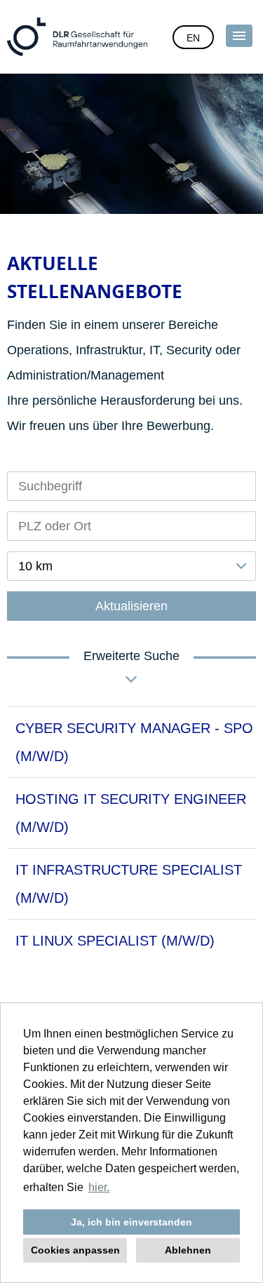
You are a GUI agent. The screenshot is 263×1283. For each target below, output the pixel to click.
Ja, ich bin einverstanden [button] (131, 1222)
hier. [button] (98, 1187)
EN (193, 37)
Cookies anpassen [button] (75, 1250)
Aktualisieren (131, 606)
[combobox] (131, 566)
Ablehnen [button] (188, 1250)
